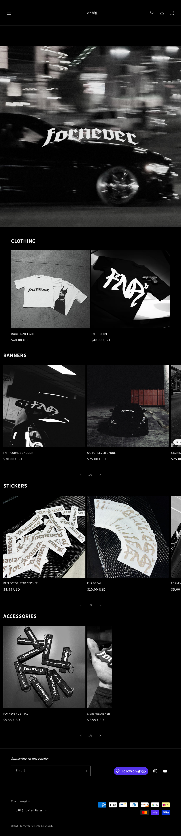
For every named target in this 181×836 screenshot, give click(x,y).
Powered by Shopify (42, 825)
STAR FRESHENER (98, 713)
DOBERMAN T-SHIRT (24, 334)
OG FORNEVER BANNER (102, 453)
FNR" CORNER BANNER (18, 453)
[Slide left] (81, 475)
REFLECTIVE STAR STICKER (20, 583)
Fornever (25, 825)
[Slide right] (100, 475)
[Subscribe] (85, 771)
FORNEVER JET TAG (16, 713)
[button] (9, 13)
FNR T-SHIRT (99, 334)
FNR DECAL (94, 583)
